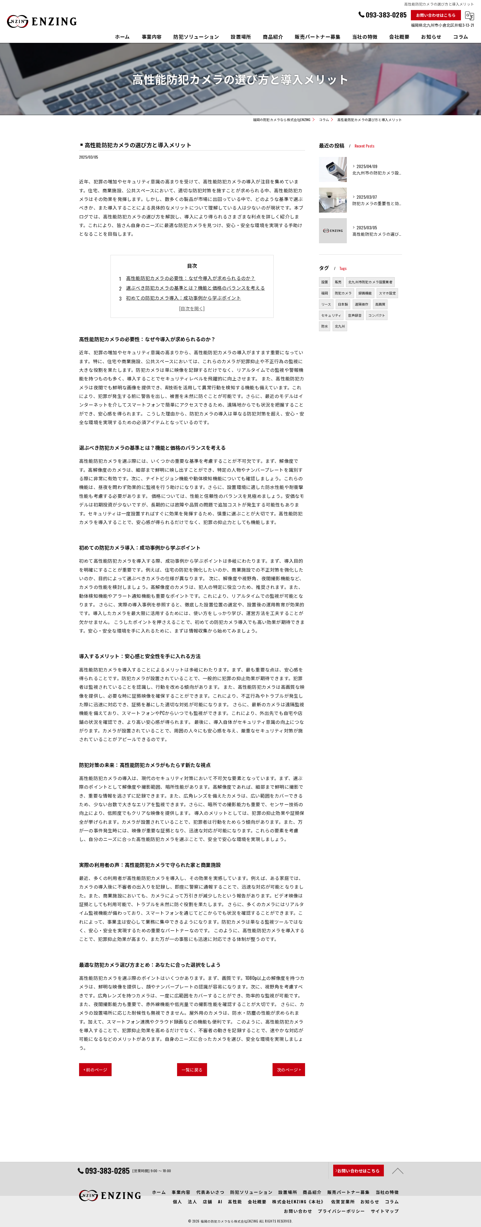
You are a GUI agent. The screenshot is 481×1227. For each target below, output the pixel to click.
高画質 (380, 304)
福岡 (324, 293)
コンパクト (376, 315)
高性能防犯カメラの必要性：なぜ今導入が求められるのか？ (190, 277)
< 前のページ (95, 1069)
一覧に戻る (192, 1069)
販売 (338, 281)
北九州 (340, 326)
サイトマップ (385, 1211)
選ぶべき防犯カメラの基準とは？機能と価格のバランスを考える (195, 287)
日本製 (343, 304)
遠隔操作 (362, 304)
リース (326, 304)
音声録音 (355, 315)
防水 (324, 326)
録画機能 (365, 293)
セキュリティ (331, 315)
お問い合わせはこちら (436, 15)
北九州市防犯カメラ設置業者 (370, 281)
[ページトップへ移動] (397, 1170)
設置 (324, 281)
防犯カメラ (343, 293)
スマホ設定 (387, 293)
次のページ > (289, 1069)
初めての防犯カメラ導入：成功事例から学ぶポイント (183, 297)
